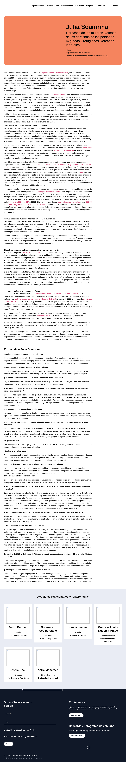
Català (9, 730)
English (33, 730)
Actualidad (79, 6)
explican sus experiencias (64, 150)
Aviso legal (38, 758)
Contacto (101, 6)
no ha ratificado (38, 205)
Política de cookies (26, 758)
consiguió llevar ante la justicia (49, 192)
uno (81, 172)
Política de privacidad (11, 758)
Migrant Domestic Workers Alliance (54, 73)
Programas (90, 6)
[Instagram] (71, 747)
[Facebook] (77, 747)
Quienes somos (52, 6)
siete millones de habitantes (69, 202)
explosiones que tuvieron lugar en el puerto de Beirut (35, 299)
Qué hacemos (38, 6)
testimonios (87, 148)
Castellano (20, 730)
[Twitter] (83, 747)
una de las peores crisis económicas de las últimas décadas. (56, 294)
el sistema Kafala (58, 95)
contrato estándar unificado (32, 253)
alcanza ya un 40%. (44, 316)
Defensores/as (67, 6)
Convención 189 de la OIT (18, 202)
